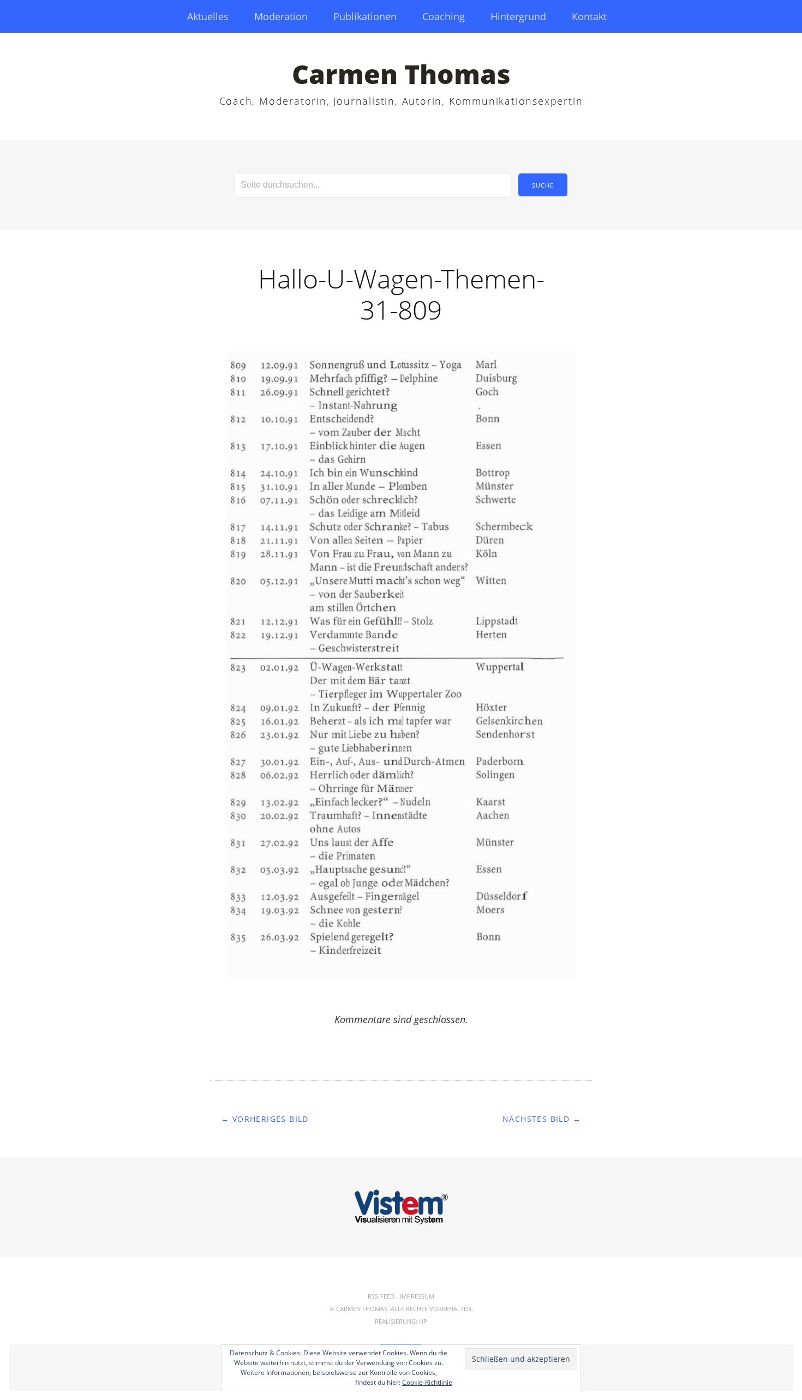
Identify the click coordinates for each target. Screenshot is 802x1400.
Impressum (417, 1296)
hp (423, 1321)
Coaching (443, 16)
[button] (401, 666)
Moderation (281, 16)
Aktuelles (208, 16)
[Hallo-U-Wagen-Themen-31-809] (401, 990)
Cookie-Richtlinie (427, 1382)
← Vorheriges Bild (265, 1119)
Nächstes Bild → (541, 1119)
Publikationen (365, 16)
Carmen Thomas (401, 74)
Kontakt (589, 16)
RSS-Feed (381, 1296)
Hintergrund (518, 16)
